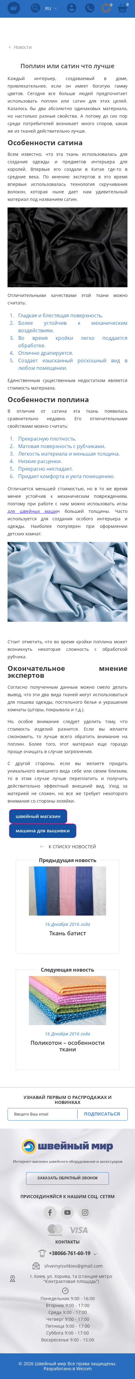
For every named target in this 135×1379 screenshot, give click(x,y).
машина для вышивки (43, 830)
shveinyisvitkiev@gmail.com (73, 1266)
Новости (22, 47)
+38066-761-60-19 (69, 1253)
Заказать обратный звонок (67, 1178)
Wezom (84, 1368)
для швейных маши (32, 511)
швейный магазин (38, 816)
